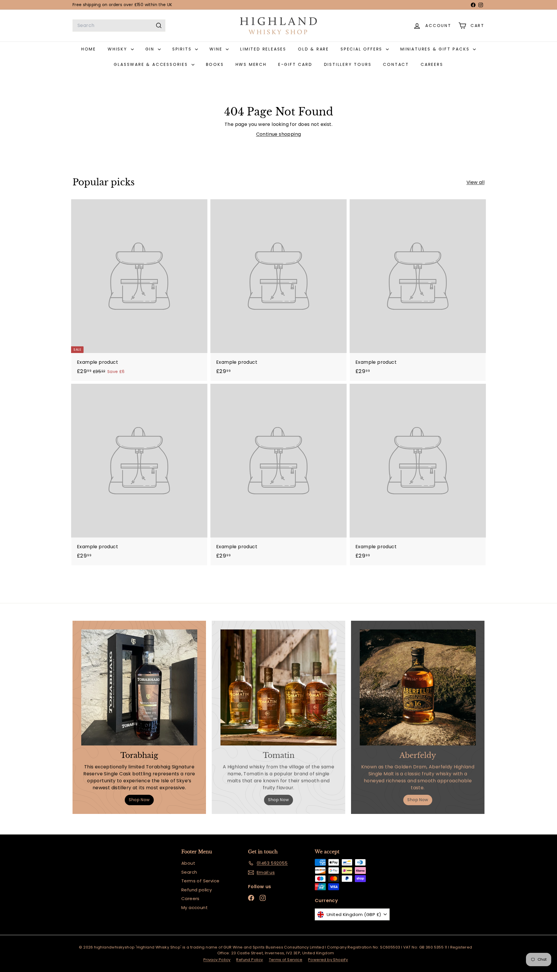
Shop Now (139, 800)
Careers (190, 898)
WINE (216, 49)
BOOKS (215, 64)
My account (194, 907)
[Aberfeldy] (418, 687)
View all (475, 182)
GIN (150, 49)
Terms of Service (200, 881)
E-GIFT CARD (295, 64)
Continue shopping (278, 134)
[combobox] (119, 25)
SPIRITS (182, 49)
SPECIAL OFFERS (362, 49)
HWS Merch (251, 64)
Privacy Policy (217, 959)
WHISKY (118, 49)
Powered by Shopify (328, 959)
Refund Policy (249, 959)
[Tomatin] (278, 687)
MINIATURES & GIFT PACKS (435, 49)
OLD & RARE (313, 49)
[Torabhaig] (139, 687)
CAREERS (432, 64)
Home (88, 49)
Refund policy (196, 890)
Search (189, 872)
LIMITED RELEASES (263, 49)
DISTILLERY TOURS (348, 64)
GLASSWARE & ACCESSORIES (152, 64)
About (188, 863)
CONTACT (396, 64)
